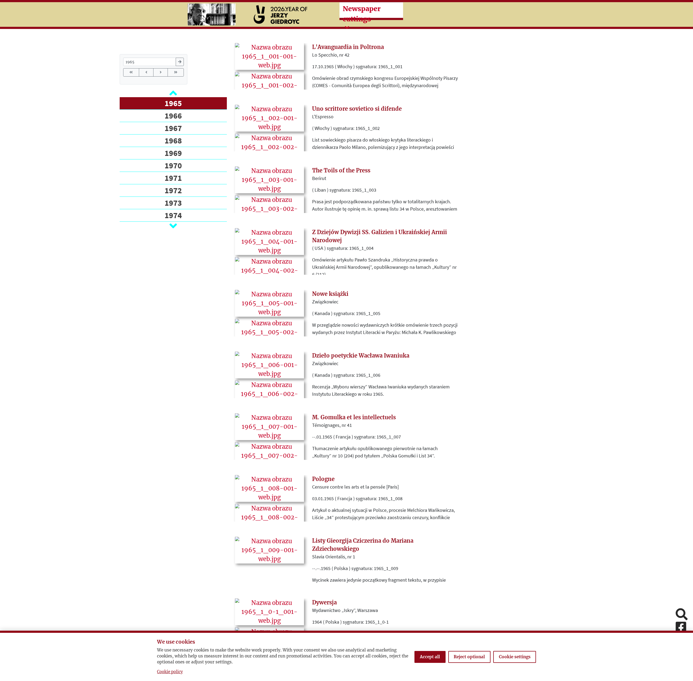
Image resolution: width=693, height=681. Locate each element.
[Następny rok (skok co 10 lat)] (160, 72)
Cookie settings (515, 656)
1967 (173, 128)
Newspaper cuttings (362, 13)
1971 (173, 178)
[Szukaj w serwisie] (682, 614)
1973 (173, 203)
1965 (173, 103)
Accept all (430, 656)
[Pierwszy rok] (131, 72)
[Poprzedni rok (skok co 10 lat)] (146, 72)
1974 (173, 215)
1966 (173, 115)
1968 (173, 140)
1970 (173, 165)
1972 (173, 190)
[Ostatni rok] (176, 72)
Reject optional (469, 656)
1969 (173, 153)
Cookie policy (170, 671)
